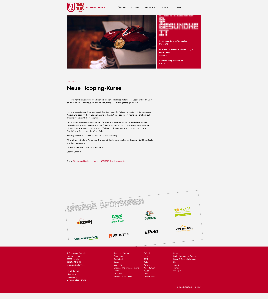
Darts (116, 271)
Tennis (176, 265)
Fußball (147, 253)
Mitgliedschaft (151, 7)
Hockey (147, 256)
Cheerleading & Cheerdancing (126, 268)
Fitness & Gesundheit (123, 276)
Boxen (116, 262)
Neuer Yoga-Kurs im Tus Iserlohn (173, 41)
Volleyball (177, 271)
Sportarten (135, 7)
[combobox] (188, 7)
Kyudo (146, 271)
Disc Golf (117, 273)
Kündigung (71, 274)
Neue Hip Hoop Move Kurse (171, 60)
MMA (175, 253)
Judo (146, 262)
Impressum (71, 277)
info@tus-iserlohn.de (75, 265)
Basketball (118, 259)
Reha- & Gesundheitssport (184, 259)
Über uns (122, 7)
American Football (121, 253)
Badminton (118, 256)
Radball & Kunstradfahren (184, 256)
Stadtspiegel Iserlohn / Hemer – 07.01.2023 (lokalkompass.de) (99, 161)
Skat (175, 262)
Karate (146, 265)
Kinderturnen (149, 268)
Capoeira (118, 265)
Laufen (146, 273)
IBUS (146, 259)
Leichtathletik (149, 276)
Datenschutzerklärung (76, 280)
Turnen (176, 268)
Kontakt (165, 7)
